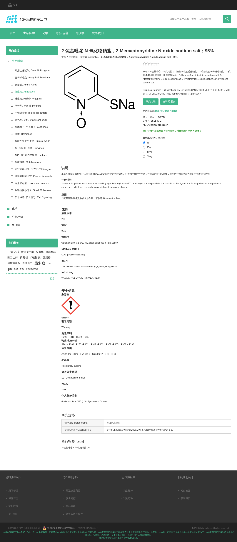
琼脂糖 (47, 257)
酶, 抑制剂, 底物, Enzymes (29, 148)
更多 (52, 278)
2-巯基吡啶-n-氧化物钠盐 (73, 447)
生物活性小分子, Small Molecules (33, 190)
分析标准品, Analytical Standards (33, 77)
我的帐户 (128, 490)
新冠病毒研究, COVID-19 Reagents (34, 169)
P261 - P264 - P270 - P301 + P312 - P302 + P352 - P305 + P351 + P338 (97, 344)
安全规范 (71, 498)
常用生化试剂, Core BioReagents (32, 70)
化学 (45, 33)
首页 (13, 33)
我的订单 (128, 498)
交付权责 (13, 506)
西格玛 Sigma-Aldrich (166, 111)
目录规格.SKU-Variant (154, 137)
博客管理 (13, 498)
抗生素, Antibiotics (25, 91)
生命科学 (29, 33)
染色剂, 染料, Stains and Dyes (31, 119)
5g (148, 142)
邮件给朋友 (169, 101)
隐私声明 (71, 506)
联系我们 (98, 33)
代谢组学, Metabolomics (28, 162)
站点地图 (185, 490)
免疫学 (80, 33)
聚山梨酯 (51, 252)
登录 (15, 5)
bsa (49, 263)
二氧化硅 (13, 252)
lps (9, 269)
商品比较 (151, 101)
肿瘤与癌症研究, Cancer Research (33, 176)
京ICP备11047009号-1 (88, 528)
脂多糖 (39, 263)
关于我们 (13, 514)
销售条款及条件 (74, 514)
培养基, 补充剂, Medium (28, 105)
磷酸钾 (24, 257)
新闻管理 (13, 490)
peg (16, 268)
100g (149, 152)
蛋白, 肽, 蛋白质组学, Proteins (31, 155)
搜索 (227, 19)
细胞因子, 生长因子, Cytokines (31, 126)
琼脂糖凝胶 (13, 263)
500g (149, 156)
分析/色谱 (62, 33)
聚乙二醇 (12, 257)
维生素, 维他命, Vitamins (28, 98)
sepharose (32, 268)
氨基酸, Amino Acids (26, 84)
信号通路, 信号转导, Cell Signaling (33, 197)
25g (149, 147)
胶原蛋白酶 (27, 252)
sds (22, 268)
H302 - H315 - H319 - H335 (75, 337)
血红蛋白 (27, 263)
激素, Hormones (23, 134)
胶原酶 (40, 252)
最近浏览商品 (73, 490)
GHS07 (65, 317)
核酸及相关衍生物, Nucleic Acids (32, 141)
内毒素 (35, 258)
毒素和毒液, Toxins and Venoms (32, 183)
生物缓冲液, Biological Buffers (31, 112)
